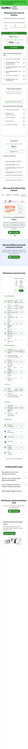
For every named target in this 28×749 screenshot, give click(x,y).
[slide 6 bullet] (18, 235)
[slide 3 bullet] (13, 235)
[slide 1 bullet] (10, 235)
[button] (25, 2)
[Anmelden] (26, 8)
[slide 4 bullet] (15, 235)
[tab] (8, 195)
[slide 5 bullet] (16, 235)
